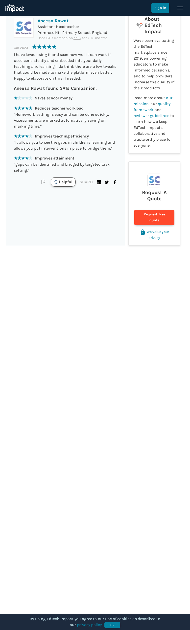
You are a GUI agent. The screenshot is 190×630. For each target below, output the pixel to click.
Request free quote (154, 217)
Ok (112, 625)
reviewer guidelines (151, 115)
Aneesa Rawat (53, 20)
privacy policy (89, 624)
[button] (99, 182)
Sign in (160, 8)
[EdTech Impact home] (14, 7)
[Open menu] (180, 8)
